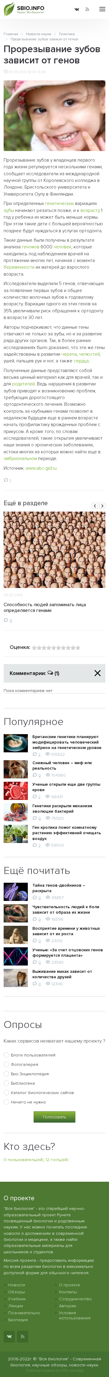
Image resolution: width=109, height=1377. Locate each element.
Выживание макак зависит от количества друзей (62, 974)
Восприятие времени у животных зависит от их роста (66, 931)
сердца (81, 361)
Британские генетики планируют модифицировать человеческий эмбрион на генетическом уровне (66, 742)
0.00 (42, 71)
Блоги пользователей (33, 1055)
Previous (95, 506)
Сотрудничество (75, 1298)
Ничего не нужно (28, 1102)
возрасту (90, 210)
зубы (9, 210)
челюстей (89, 354)
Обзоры (16, 1292)
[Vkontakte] (76, 9)
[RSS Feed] (87, 9)
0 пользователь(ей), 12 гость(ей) (36, 1159)
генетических (59, 204)
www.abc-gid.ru (41, 468)
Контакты (68, 1292)
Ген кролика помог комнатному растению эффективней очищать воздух (66, 833)
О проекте (69, 1285)
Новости (16, 1285)
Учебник (17, 1298)
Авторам (67, 1305)
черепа (69, 354)
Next (102, 506)
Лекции (15, 1305)
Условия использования (75, 1315)
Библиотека (23, 1083)
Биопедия (18, 1319)
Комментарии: (34, 673)
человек (62, 247)
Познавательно (24, 1312)
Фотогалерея (24, 1064)
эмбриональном (20, 459)
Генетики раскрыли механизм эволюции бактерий (62, 808)
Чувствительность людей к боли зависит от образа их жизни (65, 909)
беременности (19, 267)
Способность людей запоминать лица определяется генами (45, 607)
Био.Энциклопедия (30, 1073)
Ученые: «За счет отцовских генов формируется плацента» (67, 952)
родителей (23, 384)
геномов (30, 247)
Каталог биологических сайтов (42, 1092)
